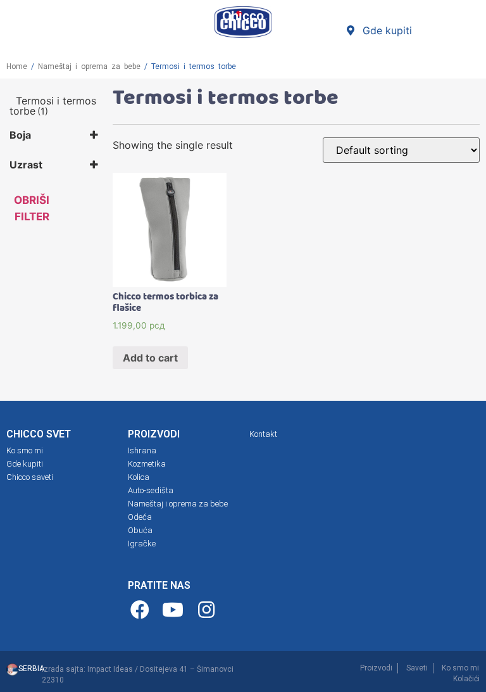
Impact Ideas (110, 669)
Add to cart (150, 357)
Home (16, 66)
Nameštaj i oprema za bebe (89, 66)
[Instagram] (207, 609)
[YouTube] (175, 609)
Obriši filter (31, 208)
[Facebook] (141, 609)
